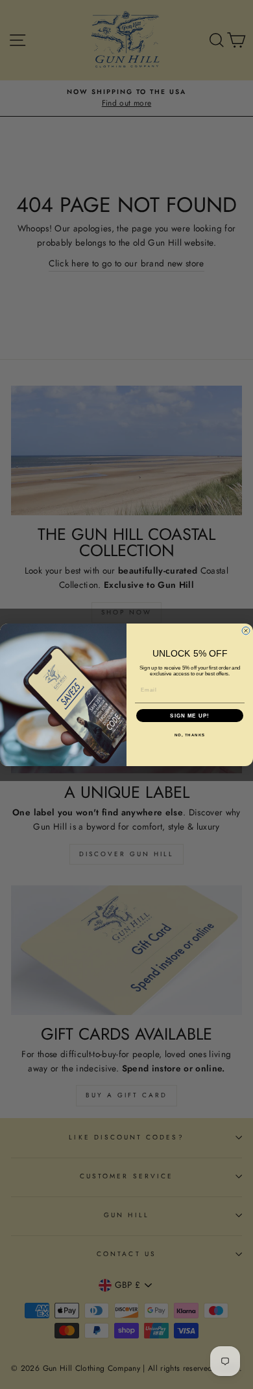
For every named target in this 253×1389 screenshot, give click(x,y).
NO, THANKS (190, 734)
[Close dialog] (246, 631)
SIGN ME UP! (190, 715)
